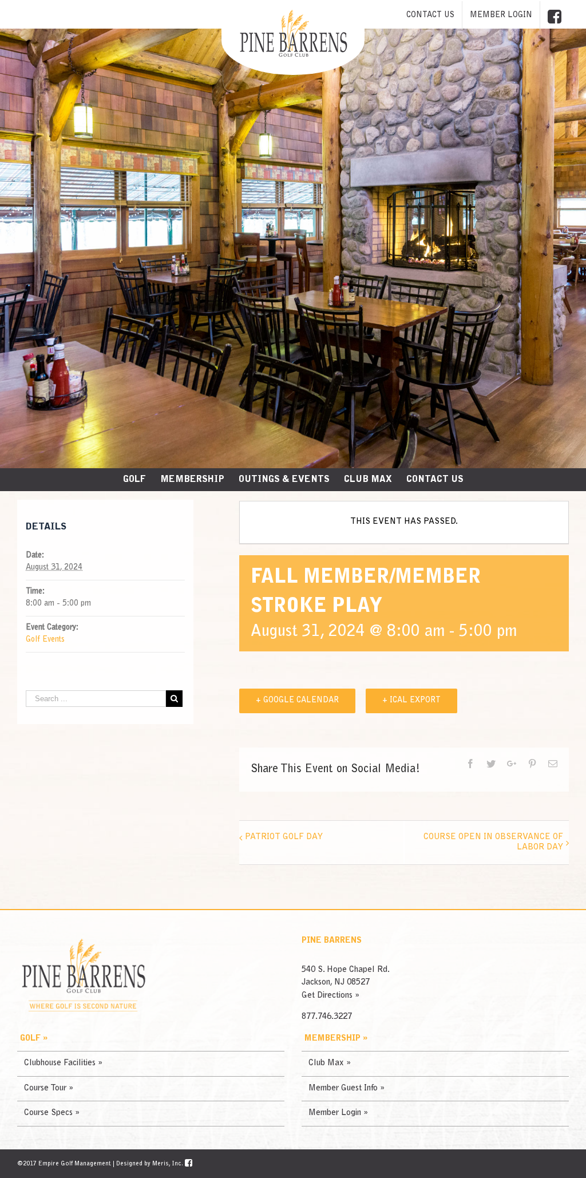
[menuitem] (430, 15)
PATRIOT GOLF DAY (284, 837)
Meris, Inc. (167, 1164)
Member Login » (338, 1113)
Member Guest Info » (346, 1088)
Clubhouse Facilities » (63, 1063)
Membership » (335, 1038)
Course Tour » (48, 1088)
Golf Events (45, 640)
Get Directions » (330, 995)
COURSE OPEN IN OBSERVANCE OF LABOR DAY (493, 842)
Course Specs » (52, 1113)
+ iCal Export (411, 701)
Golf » (33, 1038)
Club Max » (329, 1063)
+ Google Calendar (297, 701)
